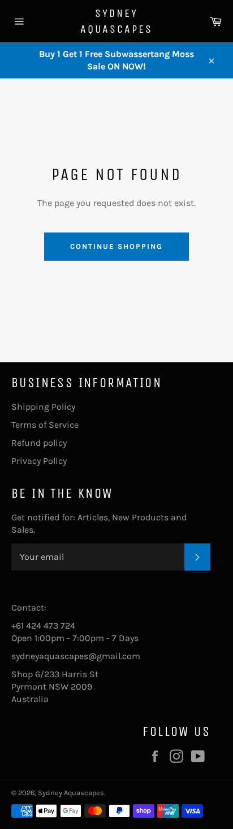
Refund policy (39, 442)
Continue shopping (116, 246)
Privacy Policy (39, 460)
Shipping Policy (43, 406)
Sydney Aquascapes (116, 21)
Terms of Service (45, 424)
